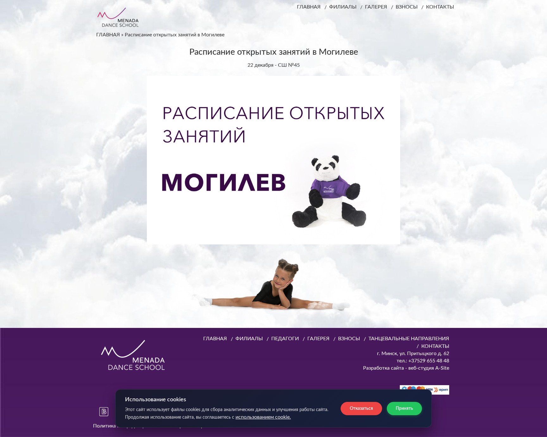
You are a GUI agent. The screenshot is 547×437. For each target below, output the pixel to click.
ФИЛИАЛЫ (342, 6)
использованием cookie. (263, 417)
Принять (404, 408)
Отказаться (361, 408)
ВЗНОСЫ (407, 6)
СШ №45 (289, 65)
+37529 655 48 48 (428, 360)
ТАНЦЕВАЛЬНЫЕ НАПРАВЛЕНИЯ (408, 338)
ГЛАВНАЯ (309, 6)
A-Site (442, 368)
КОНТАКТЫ (440, 6)
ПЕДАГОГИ (285, 338)
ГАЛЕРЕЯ (376, 6)
